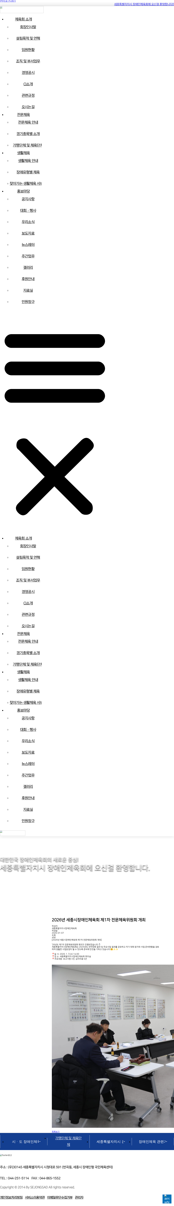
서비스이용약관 (35, 1197)
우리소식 (28, 222)
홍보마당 (23, 191)
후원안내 (28, 279)
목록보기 (55, 1132)
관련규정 (28, 95)
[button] (55, 422)
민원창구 (28, 302)
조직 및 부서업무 (28, 61)
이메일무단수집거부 (59, 1197)
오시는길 (28, 107)
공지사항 (28, 199)
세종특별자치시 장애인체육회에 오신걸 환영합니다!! (144, 4)
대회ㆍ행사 (28, 211)
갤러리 (28, 268)
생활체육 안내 (28, 161)
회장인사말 (28, 27)
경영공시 (28, 73)
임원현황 (28, 50)
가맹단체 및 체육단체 (28, 145)
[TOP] (167, 1199)
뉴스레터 (28, 245)
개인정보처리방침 (11, 1197)
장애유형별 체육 (28, 172)
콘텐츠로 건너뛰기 (8, 1)
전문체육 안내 (28, 122)
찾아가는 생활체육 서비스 (28, 184)
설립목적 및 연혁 (28, 38)
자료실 (28, 290)
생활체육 (23, 153)
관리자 (79, 1197)
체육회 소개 (23, 19)
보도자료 (28, 233)
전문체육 (23, 115)
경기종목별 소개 (28, 134)
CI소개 (28, 84)
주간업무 (28, 256)
